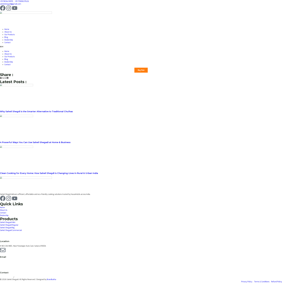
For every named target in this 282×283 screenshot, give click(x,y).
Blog (6, 37)
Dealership (8, 40)
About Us (8, 32)
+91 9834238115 (6, 277)
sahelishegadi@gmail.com (10, 261)
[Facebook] (3, 8)
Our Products (9, 34)
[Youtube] (14, 8)
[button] (141, 47)
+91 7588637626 (22, 277)
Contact (7, 42)
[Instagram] (8, 8)
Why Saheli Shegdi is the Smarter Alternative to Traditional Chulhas (36, 111)
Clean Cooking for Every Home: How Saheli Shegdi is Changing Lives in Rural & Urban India (49, 173)
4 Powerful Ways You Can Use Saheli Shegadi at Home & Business (35, 142)
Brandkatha (51, 279)
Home (6, 29)
